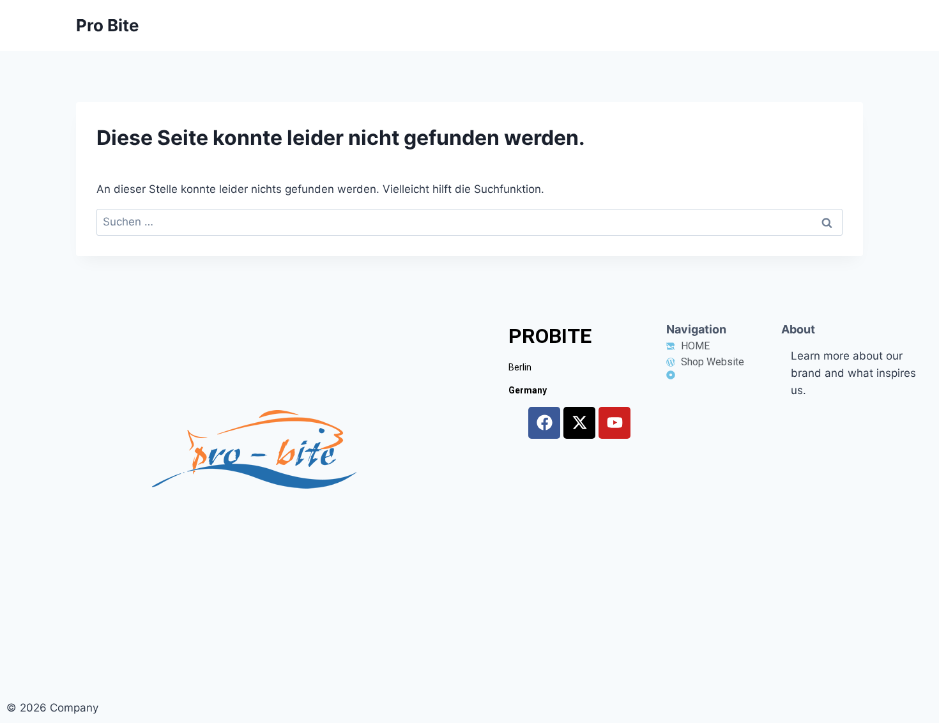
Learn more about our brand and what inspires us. (853, 373)
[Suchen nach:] (469, 221)
